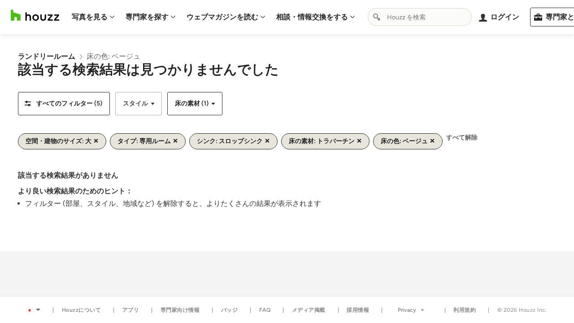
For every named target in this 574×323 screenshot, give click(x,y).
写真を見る (90, 17)
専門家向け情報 (180, 310)
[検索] (377, 17)
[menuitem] (93, 17)
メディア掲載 (309, 310)
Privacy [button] (407, 310)
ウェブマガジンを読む (222, 17)
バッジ (229, 310)
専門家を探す (147, 17)
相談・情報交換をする (312, 17)
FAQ (265, 310)
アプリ (130, 310)
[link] (46, 56)
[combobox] (420, 17)
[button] (64, 103)
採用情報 (358, 310)
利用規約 (464, 310)
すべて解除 (462, 137)
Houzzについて (81, 310)
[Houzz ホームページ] (35, 15)
